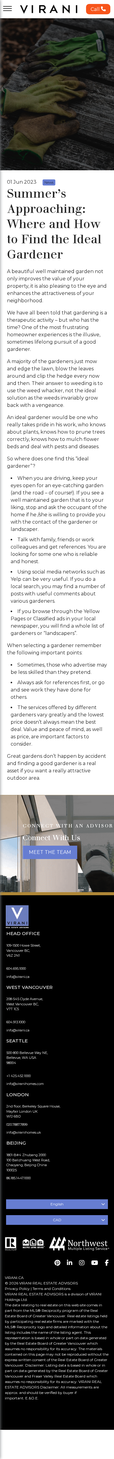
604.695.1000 (16, 968)
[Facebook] (107, 1263)
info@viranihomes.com (25, 1084)
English (57, 1204)
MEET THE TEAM (50, 852)
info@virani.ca (17, 977)
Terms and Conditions (52, 1288)
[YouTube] (94, 1263)
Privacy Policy (17, 1288)
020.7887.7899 (16, 1124)
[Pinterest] (57, 1263)
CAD (57, 1220)
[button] (98, 9)
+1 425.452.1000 (18, 1076)
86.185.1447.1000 (18, 1178)
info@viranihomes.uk (23, 1132)
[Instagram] (82, 1263)
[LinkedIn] (70, 1263)
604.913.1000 (15, 1022)
